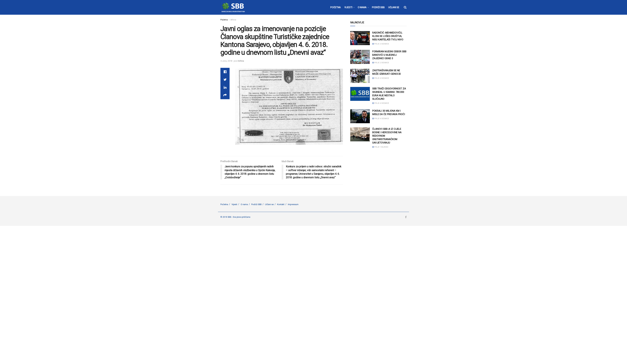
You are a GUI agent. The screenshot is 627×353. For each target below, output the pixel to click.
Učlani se (269, 204)
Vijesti (234, 204)
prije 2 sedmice (381, 44)
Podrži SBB (256, 204)
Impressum (293, 204)
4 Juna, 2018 (226, 61)
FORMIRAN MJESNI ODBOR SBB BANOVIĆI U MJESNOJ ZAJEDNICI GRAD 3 (389, 55)
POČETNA (335, 7)
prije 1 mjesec (381, 147)
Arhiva (233, 20)
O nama (244, 204)
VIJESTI (348, 7)
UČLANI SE (393, 7)
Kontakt (280, 204)
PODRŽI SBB (378, 7)
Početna (224, 20)
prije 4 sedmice (381, 78)
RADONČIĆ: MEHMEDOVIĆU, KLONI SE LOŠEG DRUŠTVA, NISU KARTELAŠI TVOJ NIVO (387, 36)
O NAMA (362, 7)
